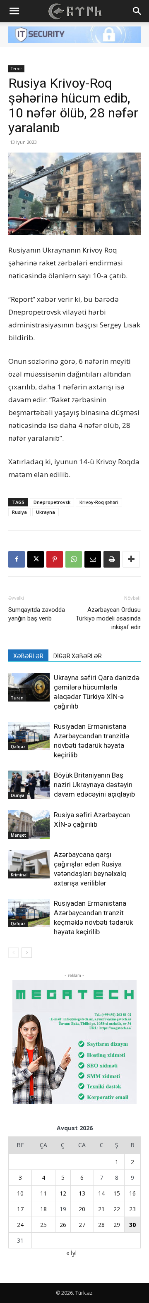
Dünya (17, 795)
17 (20, 1209)
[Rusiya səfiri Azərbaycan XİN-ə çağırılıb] (29, 824)
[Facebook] (16, 559)
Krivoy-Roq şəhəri (98, 502)
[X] (35, 559)
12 (63, 1193)
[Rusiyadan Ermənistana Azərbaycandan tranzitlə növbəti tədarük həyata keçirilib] (29, 736)
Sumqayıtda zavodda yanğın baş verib (36, 614)
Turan (17, 698)
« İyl (71, 1253)
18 (43, 1209)
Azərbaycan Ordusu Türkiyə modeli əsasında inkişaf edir (108, 618)
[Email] (92, 559)
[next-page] (27, 952)
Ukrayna (45, 512)
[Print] (111, 559)
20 (82, 1209)
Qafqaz (18, 746)
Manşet (18, 835)
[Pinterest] (54, 559)
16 (132, 1193)
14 (101, 1193)
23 (132, 1209)
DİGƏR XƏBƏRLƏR (77, 656)
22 (116, 1209)
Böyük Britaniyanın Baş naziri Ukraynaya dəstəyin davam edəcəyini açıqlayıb (94, 784)
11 (43, 1193)
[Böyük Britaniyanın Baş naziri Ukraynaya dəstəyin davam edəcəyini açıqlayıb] (29, 785)
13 (82, 1193)
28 (101, 1225)
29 (116, 1225)
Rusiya (19, 512)
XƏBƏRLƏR (28, 656)
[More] (131, 559)
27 (82, 1225)
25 (43, 1225)
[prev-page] (13, 952)
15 (116, 1193)
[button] (14, 11)
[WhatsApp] (73, 559)
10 (20, 1193)
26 (63, 1225)
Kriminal (19, 875)
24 (20, 1225)
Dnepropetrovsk (52, 502)
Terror (16, 69)
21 (101, 1209)
